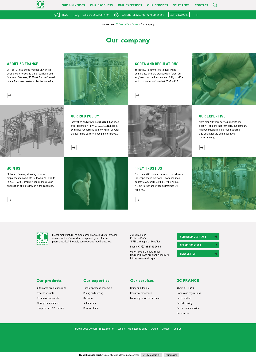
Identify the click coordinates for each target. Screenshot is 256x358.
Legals (121, 328)
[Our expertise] (160, 131)
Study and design (139, 287)
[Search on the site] (215, 5)
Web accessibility (137, 328)
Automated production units (51, 287)
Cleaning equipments (48, 298)
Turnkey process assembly (97, 287)
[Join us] (96, 183)
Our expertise (184, 298)
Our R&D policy (184, 303)
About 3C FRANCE (186, 287)
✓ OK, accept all (151, 355)
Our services (157, 5)
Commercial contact (193, 236)
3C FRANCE (181, 5)
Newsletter (188, 253)
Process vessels (45, 292)
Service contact (190, 245)
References (183, 313)
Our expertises (130, 5)
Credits (154, 328)
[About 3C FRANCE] (96, 79)
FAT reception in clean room (145, 298)
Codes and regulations (189, 292)
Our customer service (188, 308)
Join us (177, 328)
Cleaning (88, 298)
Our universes (73, 5)
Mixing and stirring (93, 292)
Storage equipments (48, 303)
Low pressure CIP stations (50, 308)
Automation (89, 303)
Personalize (171, 355)
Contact (201, 5)
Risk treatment (91, 308)
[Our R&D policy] (32, 131)
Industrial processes (141, 292)
